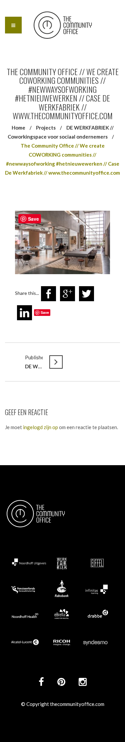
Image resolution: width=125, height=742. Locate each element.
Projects (46, 128)
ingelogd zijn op (40, 427)
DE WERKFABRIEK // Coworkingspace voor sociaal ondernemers (34, 361)
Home (18, 128)
